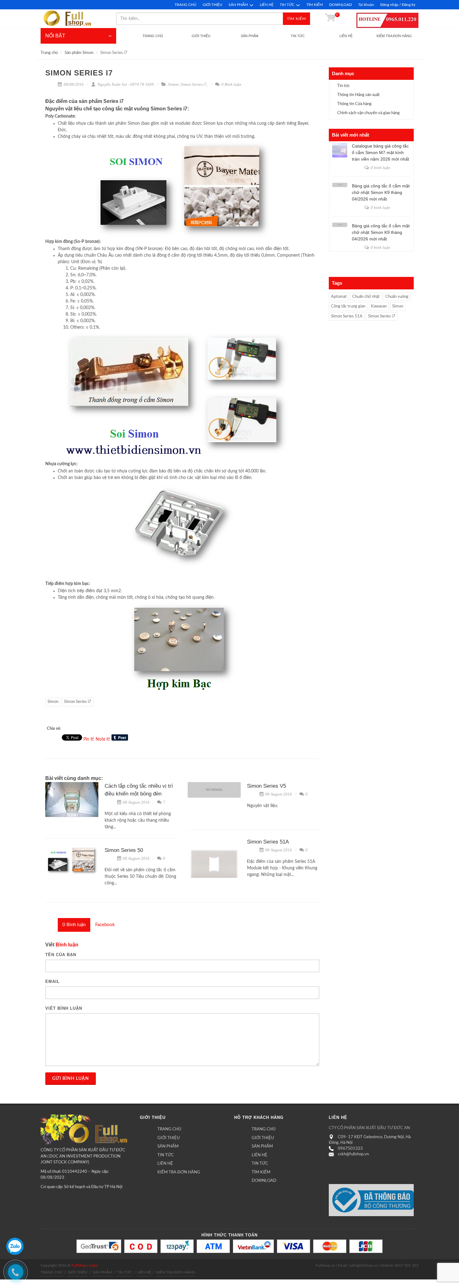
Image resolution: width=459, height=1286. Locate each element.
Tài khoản (366, 5)
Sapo (93, 1265)
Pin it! (88, 739)
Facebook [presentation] (105, 924)
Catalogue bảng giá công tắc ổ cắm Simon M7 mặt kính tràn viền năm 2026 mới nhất (380, 152)
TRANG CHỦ (185, 5)
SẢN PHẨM (238, 5)
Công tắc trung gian (348, 306)
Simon (173, 84)
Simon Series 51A (268, 842)
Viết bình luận (63, 1008)
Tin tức (343, 86)
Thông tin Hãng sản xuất (358, 95)
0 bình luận (380, 167)
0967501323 (350, 1149)
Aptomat (339, 297)
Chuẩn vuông (396, 297)
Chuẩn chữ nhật (366, 297)
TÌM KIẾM (314, 5)
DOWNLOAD (340, 5)
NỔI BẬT (55, 35)
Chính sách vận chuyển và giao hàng (368, 113)
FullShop (79, 1265)
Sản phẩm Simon (79, 53)
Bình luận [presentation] (74, 924)
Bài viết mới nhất (350, 135)
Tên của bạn (60, 954)
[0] (330, 18)
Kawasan (379, 306)
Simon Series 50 (124, 850)
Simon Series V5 (266, 786)
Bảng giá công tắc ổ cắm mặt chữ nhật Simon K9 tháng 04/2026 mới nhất (381, 192)
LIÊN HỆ (267, 5)
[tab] (74, 925)
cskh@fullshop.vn (353, 1154)
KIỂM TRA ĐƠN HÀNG (178, 1172)
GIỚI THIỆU (212, 5)
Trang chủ (49, 53)
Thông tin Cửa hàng (354, 104)
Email (52, 981)
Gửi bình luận (70, 1078)
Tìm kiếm (296, 19)
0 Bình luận (230, 84)
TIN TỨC (287, 5)
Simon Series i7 (193, 84)
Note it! (103, 739)
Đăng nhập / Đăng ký (397, 5)
